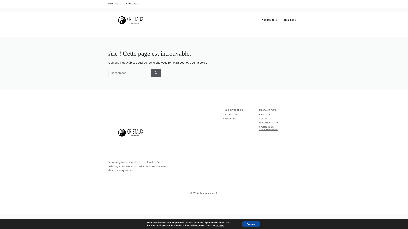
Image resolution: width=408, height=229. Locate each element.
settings (220, 225)
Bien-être (290, 20)
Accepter (251, 224)
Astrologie (269, 20)
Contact (114, 4)
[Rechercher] (156, 73)
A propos (132, 4)
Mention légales (269, 123)
